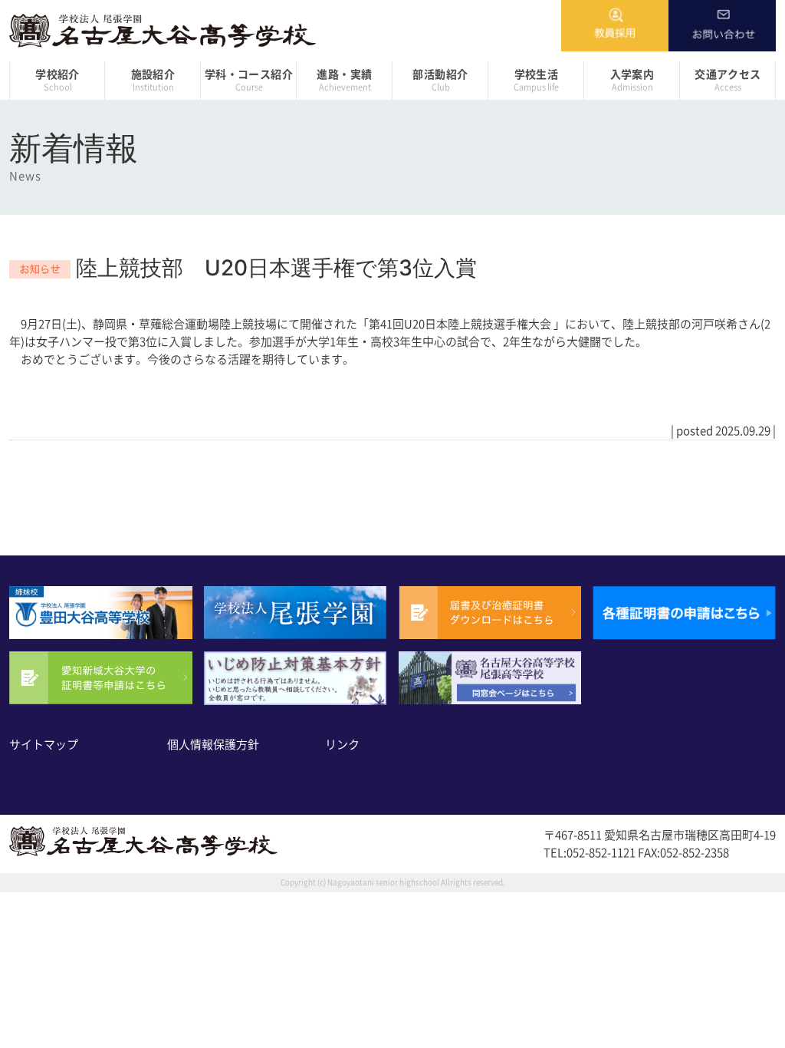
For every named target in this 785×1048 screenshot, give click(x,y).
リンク (342, 744)
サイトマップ (43, 744)
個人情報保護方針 (213, 744)
